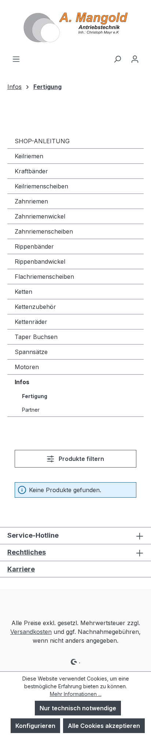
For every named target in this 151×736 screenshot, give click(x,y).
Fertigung (34, 396)
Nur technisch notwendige (78, 708)
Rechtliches (26, 552)
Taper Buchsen (36, 336)
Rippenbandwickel (40, 261)
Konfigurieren (35, 725)
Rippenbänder (34, 246)
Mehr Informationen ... (76, 694)
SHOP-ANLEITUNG (42, 141)
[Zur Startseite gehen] (75, 27)
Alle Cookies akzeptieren (104, 725)
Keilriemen (29, 156)
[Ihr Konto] (135, 58)
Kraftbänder (31, 171)
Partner (31, 410)
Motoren (27, 367)
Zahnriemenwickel (40, 216)
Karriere (21, 569)
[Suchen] (117, 58)
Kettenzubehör (35, 306)
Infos (22, 382)
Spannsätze (31, 352)
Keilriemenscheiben (41, 186)
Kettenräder (31, 321)
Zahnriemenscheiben (44, 231)
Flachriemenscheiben (44, 276)
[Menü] (16, 58)
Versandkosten (31, 631)
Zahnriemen (31, 201)
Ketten (23, 291)
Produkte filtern (80, 458)
